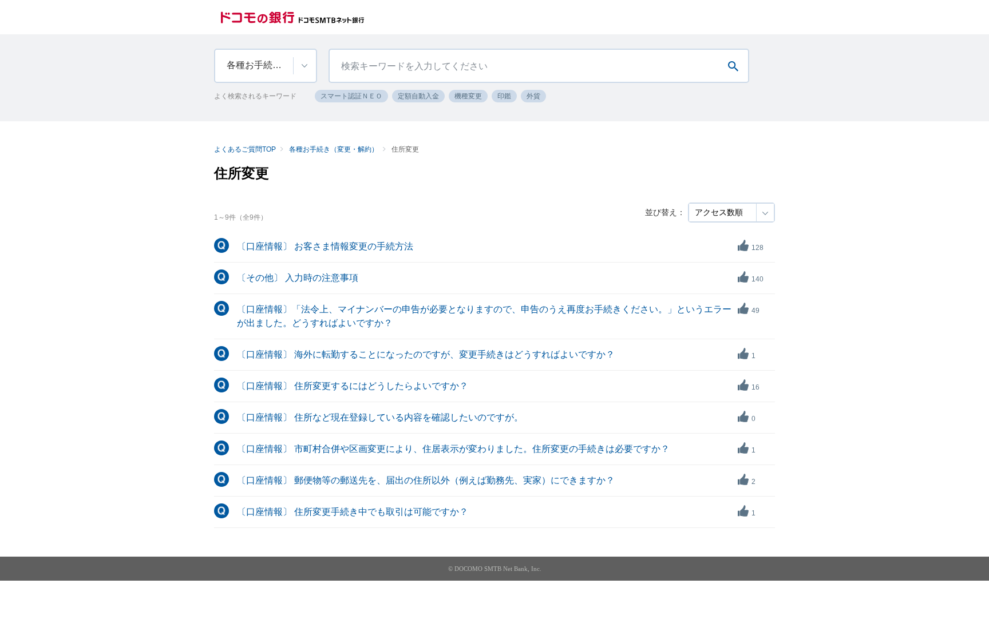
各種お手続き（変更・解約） (333, 149)
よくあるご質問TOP (245, 149)
